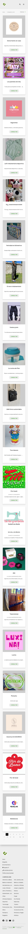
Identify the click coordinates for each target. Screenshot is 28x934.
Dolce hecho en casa (14, 41)
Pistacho (14, 696)
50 (20, 837)
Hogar (15, 896)
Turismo (16, 904)
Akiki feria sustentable (14, 409)
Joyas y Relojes (6, 888)
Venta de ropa (14, 701)
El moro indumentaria (14, 286)
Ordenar (22, 12)
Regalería (4, 915)
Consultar (14, 50)
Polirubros (5, 912)
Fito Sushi (14, 491)
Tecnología (5, 904)
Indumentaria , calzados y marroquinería (12, 893)
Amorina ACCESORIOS (14, 737)
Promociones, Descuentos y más (11, 907)
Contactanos (6, 864)
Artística (16, 915)
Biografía (4, 862)
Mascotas (16, 901)
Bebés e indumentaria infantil (9, 882)
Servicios (16, 893)
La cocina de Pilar (14, 368)
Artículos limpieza (7, 899)
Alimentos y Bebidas (7, 879)
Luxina (14, 655)
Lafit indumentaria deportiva (14, 163)
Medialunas (14, 819)
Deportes (5, 901)
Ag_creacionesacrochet (14, 204)
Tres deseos (14, 450)
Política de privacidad (7, 873)
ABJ (14, 573)
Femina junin (14, 327)
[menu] (24, 4)
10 (13, 837)
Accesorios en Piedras (20, 910)
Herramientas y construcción (9, 885)
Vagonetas (14, 123)
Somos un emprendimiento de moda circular (16, 414)
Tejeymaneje (14, 614)
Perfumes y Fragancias (20, 912)
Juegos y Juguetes (19, 888)
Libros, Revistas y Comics (9, 890)
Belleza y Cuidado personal (21, 882)
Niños (3, 910)
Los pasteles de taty (14, 82)
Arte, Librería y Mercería (20, 879)
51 (23, 837)
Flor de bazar (14, 778)
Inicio (3, 12)
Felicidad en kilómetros (14, 245)
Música (16, 890)
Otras (3, 896)
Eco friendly (17, 899)
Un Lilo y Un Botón (14, 532)
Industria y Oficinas (19, 885)
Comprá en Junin (11, 12)
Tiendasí (10, 927)
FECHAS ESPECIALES (19, 907)
